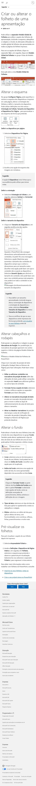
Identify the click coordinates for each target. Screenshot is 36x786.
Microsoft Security (6, 688)
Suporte (4, 7)
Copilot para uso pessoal (8, 606)
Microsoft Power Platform (8, 732)
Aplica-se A (6, 28)
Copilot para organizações (8, 603)
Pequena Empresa (6, 707)
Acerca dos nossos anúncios (19, 779)
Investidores (5, 760)
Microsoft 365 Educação (8, 663)
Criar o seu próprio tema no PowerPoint (18, 577)
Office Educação (6, 666)
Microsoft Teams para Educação (10, 659)
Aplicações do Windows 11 (8, 616)
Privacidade (17, 776)
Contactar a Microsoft (7, 776)
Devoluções (5, 634)
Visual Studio (5, 738)
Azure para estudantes (7, 675)
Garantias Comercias (7, 644)
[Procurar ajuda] (7, 2)
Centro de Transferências (8, 628)
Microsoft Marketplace (7, 728)
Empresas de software (7, 735)
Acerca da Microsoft (7, 750)
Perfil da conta (5, 625)
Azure (3, 691)
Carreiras (4, 747)
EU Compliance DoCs (7, 782)
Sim (12, 587)
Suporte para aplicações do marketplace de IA (13, 722)
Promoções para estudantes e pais (10, 672)
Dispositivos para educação (9, 656)
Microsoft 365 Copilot (7, 700)
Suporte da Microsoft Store (9, 631)
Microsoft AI (5, 684)
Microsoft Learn (6, 719)
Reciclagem (5, 641)
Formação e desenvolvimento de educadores (13, 669)
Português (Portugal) (10, 765)
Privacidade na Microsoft (8, 757)
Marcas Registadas (7, 779)
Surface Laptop (6, 600)
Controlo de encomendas (8, 638)
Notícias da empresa (7, 753)
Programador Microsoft (8, 716)
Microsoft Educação (7, 653)
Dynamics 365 (5, 694)
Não (23, 587)
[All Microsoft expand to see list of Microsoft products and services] (2, 2)
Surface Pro (5, 597)
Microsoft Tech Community (8, 725)
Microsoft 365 (5, 609)
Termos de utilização (26, 776)
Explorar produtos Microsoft (9, 613)
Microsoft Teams (6, 703)
